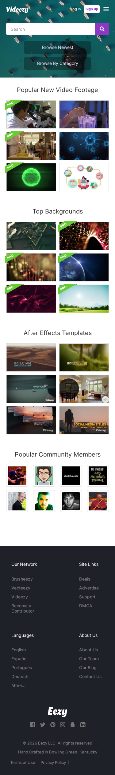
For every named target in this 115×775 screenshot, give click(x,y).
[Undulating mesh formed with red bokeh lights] (84, 236)
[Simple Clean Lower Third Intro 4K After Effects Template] (31, 357)
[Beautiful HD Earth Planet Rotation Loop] (84, 267)
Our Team (89, 658)
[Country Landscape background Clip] (84, 299)
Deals (84, 578)
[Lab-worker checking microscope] (31, 114)
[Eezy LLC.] (57, 712)
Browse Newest (57, 47)
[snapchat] (72, 725)
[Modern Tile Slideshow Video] (31, 420)
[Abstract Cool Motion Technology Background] (31, 299)
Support (87, 596)
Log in (76, 9)
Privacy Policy (53, 762)
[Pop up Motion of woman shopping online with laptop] (84, 177)
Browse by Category (57, 63)
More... (18, 685)
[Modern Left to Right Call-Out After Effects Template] (31, 389)
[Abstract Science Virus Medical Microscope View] (31, 177)
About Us (88, 649)
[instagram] (62, 725)
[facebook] (32, 725)
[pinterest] (52, 725)
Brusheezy (22, 578)
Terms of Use (22, 762)
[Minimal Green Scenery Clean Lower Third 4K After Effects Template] (84, 357)
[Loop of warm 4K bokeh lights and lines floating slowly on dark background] (31, 267)
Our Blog (88, 667)
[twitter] (42, 725)
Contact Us (90, 676)
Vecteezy (20, 587)
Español (19, 658)
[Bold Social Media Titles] (84, 420)
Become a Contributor (22, 608)
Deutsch (19, 676)
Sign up (92, 9)
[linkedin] (82, 725)
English (18, 649)
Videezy (19, 596)
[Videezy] (17, 9)
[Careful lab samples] (84, 114)
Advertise (89, 587)
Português (21, 667)
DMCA (85, 605)
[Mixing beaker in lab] (31, 146)
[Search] (102, 29)
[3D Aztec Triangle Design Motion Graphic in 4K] (31, 236)
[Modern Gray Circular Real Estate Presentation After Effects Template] (84, 389)
